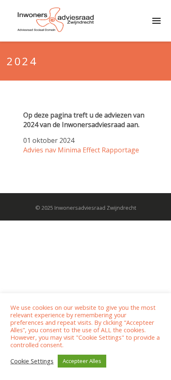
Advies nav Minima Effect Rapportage (81, 149)
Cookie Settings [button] (32, 361)
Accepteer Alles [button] (82, 361)
